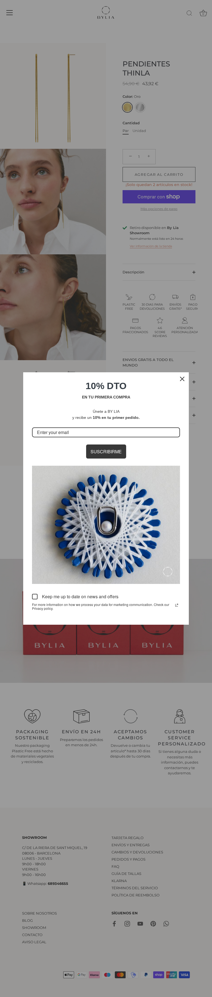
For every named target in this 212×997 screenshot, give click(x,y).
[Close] (182, 379)
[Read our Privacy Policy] (176, 605)
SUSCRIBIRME (106, 451)
